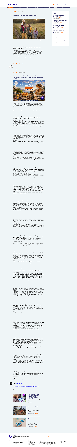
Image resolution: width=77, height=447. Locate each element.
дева (17, 386)
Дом (67, 7)
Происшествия (28, 7)
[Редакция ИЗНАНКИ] (11, 383)
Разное (55, 7)
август (19, 386)
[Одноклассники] (19, 63)
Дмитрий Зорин (18, 66)
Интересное (11, 7)
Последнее (19, 7)
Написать (19, 69)
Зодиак (28, 386)
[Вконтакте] (13, 63)
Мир (49, 7)
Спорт (43, 7)
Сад (62, 7)
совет (15, 386)
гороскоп (21, 386)
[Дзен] (22, 63)
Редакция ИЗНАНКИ (19, 383)
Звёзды (36, 7)
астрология (25, 386)
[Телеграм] (16, 63)
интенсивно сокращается (17, 59)
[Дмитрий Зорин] (11, 67)
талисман (31, 386)
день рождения (36, 386)
